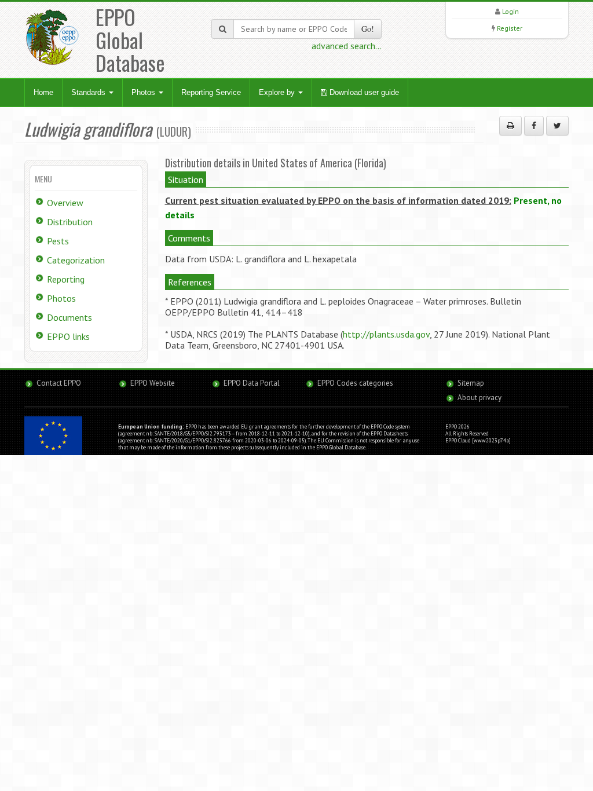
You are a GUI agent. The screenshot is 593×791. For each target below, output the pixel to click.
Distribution (70, 222)
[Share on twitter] (557, 126)
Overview (65, 202)
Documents (69, 317)
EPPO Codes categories (355, 383)
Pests (58, 241)
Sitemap (470, 383)
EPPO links (68, 336)
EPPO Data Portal (252, 383)
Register (509, 28)
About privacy (479, 397)
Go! (367, 28)
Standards (89, 92)
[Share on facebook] (534, 126)
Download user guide (363, 92)
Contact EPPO (58, 383)
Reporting (66, 279)
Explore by (278, 92)
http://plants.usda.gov (386, 334)
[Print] (510, 126)
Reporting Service (211, 92)
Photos (144, 92)
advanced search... (347, 46)
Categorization (76, 260)
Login (510, 11)
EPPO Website (152, 383)
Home (43, 92)
